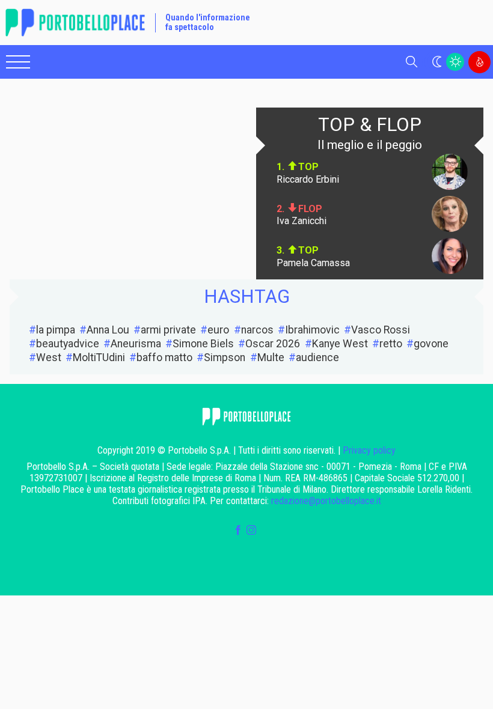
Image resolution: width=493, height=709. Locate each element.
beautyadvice (67, 344)
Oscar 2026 (272, 344)
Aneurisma (136, 344)
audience (317, 357)
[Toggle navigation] (18, 62)
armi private (168, 330)
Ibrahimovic (312, 330)
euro (218, 330)
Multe (270, 357)
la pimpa (55, 330)
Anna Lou (108, 330)
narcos (257, 330)
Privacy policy (369, 450)
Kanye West (340, 344)
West (48, 357)
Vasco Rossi (380, 330)
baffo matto (164, 357)
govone (431, 344)
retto (390, 344)
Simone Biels (203, 344)
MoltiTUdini (99, 357)
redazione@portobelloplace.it (326, 501)
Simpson (224, 357)
